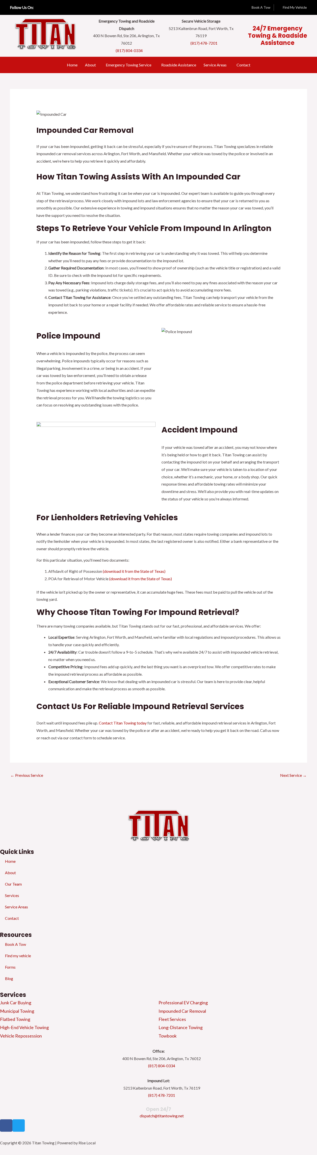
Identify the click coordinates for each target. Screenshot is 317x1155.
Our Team (13, 884)
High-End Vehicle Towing (24, 1027)
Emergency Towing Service (128, 64)
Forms (10, 967)
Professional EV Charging (183, 1002)
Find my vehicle (18, 955)
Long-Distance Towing (180, 1027)
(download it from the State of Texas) (134, 571)
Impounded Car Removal (182, 1011)
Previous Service (26, 775)
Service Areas (215, 64)
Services (12, 895)
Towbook (167, 1036)
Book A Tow (15, 944)
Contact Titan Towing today (123, 723)
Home (72, 64)
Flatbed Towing (15, 1019)
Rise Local (87, 1142)
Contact (243, 64)
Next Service (293, 775)
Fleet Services (172, 1019)
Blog (9, 978)
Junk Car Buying (15, 1002)
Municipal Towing (17, 1011)
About (90, 64)
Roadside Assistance (178, 64)
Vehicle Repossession (21, 1036)
